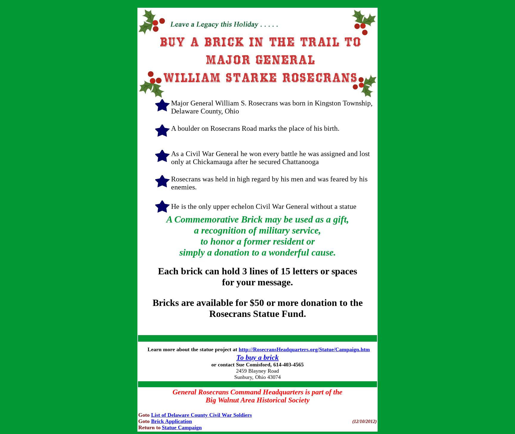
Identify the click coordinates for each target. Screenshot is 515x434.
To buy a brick (257, 357)
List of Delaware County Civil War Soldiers (201, 415)
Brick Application (171, 421)
